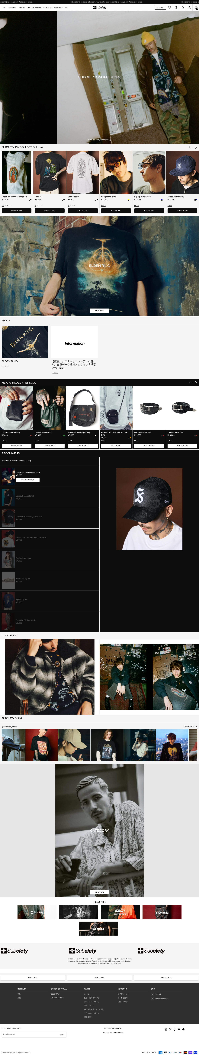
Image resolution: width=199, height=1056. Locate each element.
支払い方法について (91, 1002)
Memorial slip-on (23, 579)
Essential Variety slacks (26, 620)
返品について (33, 977)
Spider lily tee (21, 600)
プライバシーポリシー (92, 1013)
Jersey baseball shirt (25, 496)
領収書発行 (88, 1017)
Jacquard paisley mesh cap (28, 472)
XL (11, 206)
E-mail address (9, 1034)
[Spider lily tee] (8, 601)
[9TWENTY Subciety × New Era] (8, 518)
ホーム (86, 994)
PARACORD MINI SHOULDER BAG (114, 433)
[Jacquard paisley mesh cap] (8, 476)
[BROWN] (163, 435)
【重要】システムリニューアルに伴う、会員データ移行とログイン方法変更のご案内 (73, 365)
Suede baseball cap (176, 197)
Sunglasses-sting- (109, 197)
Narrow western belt (143, 432)
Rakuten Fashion (57, 998)
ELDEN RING (10, 361)
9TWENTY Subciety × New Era (29, 517)
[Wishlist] (169, 7)
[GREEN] (64, 435)
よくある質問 (122, 998)
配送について (99, 977)
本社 (19, 994)
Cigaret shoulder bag (11, 432)
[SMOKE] (130, 199)
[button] (182, 7)
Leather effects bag (43, 432)
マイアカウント (123, 994)
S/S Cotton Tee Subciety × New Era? (31, 537)
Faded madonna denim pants (14, 197)
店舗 (19, 998)
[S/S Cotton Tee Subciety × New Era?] (8, 538)
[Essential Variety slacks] (8, 621)
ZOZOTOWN (55, 994)
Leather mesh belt (175, 432)
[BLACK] (30, 199)
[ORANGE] (130, 437)
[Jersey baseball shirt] (8, 497)
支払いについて (166, 977)
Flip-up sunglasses (142, 197)
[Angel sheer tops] (8, 559)
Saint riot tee (73, 197)
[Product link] (16, 182)
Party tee (39, 197)
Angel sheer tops (23, 558)
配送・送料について (91, 998)
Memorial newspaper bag (79, 432)
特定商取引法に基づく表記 (94, 1009)
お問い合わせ (122, 1002)
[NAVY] (196, 199)
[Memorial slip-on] (8, 580)
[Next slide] (195, 147)
